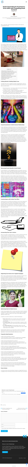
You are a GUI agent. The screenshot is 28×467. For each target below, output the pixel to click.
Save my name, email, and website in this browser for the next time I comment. (13, 428)
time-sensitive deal (9, 214)
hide (10, 69)
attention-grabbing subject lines (7, 348)
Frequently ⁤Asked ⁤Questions (5, 78)
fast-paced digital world (7, 311)
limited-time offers (10, 209)
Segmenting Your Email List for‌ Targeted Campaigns (8, 76)
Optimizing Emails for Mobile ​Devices (6, 77)
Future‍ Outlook (3, 79)
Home (2, 24)
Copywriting (5, 24)
